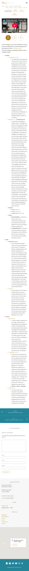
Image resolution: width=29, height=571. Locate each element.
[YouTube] (16, 563)
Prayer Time (5, 505)
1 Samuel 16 (17, 211)
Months (24, 7)
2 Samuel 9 (21, 213)
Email (3, 460)
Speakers (20, 7)
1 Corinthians (14, 14)
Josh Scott (15, 11)
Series (11, 7)
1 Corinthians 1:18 (16, 48)
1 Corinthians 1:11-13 (13, 352)
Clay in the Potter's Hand (15, 412)
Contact (3, 523)
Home (3, 6)
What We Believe (5, 516)
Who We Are (4, 514)
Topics (7, 7)
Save (21, 38)
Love (23, 11)
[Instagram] (10, 563)
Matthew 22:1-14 (12, 119)
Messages (7, 6)
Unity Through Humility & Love (14, 420)
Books (15, 7)
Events (3, 520)
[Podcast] (19, 563)
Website (3, 465)
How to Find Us (5, 521)
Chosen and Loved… (17, 6)
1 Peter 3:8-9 (11, 388)
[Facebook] (7, 563)
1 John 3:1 (10, 288)
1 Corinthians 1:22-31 (13, 57)
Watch (8, 38)
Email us (3, 498)
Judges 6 (17, 209)
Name (3, 455)
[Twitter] (13, 563)
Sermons (3, 518)
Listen (14, 38)
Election (11, 6)
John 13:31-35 (11, 318)
